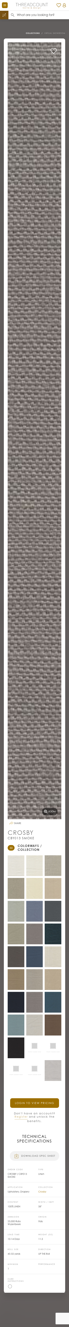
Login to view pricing (34, 1103)
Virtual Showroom (54, 33)
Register (21, 1116)
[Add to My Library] (54, 51)
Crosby (42, 1191)
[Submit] (12, 15)
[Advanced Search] (4, 15)
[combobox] (43, 15)
